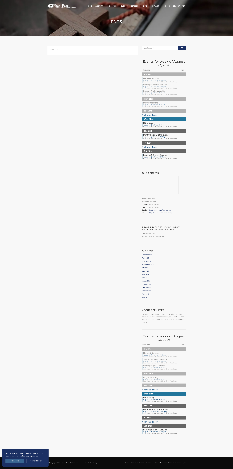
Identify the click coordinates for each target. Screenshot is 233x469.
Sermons (135, 6)
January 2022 (146, 287)
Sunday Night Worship (154, 91)
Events (124, 6)
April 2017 (145, 294)
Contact (154, 6)
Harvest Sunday (151, 78)
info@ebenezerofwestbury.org (160, 210)
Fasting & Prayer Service (155, 155)
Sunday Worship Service (155, 85)
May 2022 (145, 274)
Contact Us (172, 463)
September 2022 (148, 264)
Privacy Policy (36, 461)
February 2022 (147, 284)
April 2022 (145, 278)
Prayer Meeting (150, 103)
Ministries (112, 6)
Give (145, 6)
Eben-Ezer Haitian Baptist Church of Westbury (160, 82)
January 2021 (146, 291)
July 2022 (145, 268)
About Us (100, 6)
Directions (149, 463)
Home (89, 6)
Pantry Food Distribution (155, 135)
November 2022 (148, 261)
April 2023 (145, 258)
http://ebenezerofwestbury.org (160, 213)
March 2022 (146, 281)
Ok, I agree (14, 461)
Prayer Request (160, 463)
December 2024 (147, 255)
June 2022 (145, 271)
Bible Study (148, 123)
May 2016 (145, 297)
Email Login (182, 463)
